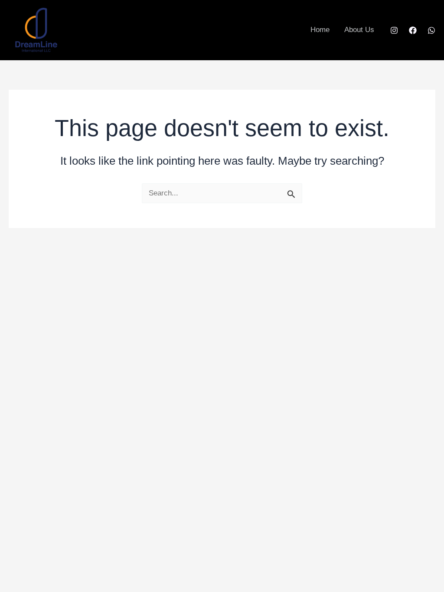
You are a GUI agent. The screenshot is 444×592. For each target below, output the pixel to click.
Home (320, 30)
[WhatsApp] (431, 30)
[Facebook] (413, 30)
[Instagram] (394, 30)
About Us (359, 30)
